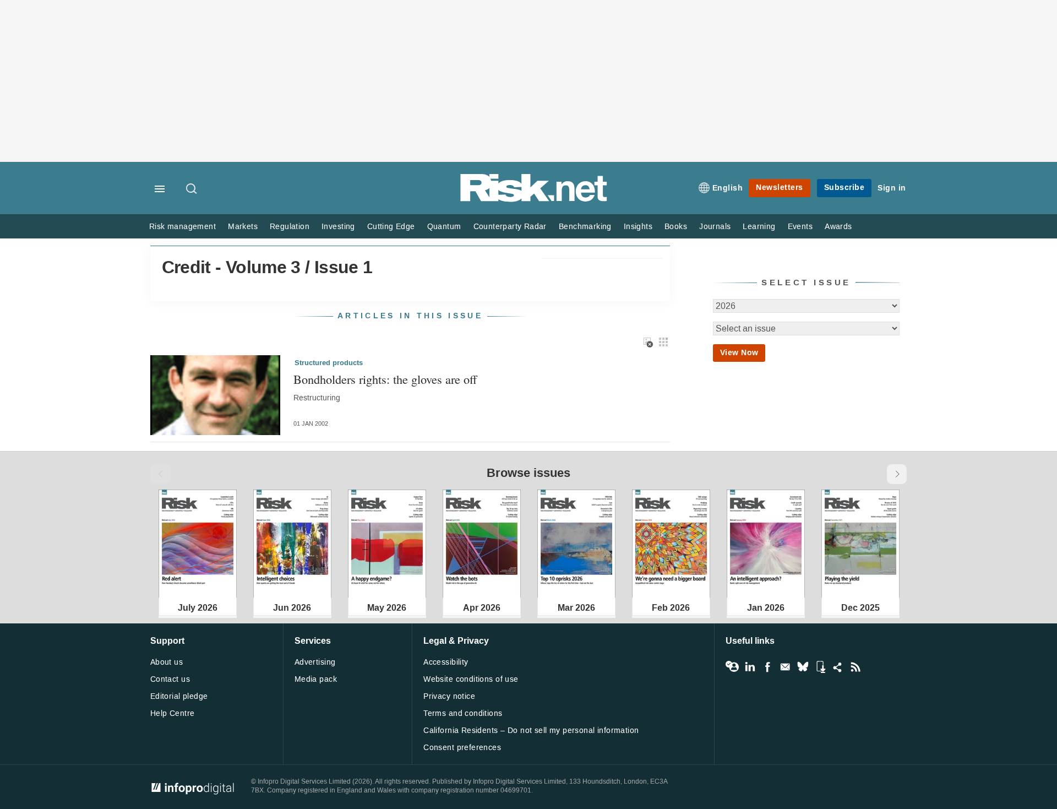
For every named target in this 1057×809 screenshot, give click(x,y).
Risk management (182, 226)
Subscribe (844, 187)
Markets (243, 226)
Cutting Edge (391, 226)
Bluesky (802, 667)
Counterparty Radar (510, 226)
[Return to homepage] (534, 199)
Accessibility (445, 662)
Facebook (767, 667)
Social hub (837, 667)
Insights (638, 226)
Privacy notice (449, 696)
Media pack (316, 679)
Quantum (444, 226)
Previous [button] (160, 474)
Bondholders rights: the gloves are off (385, 379)
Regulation (289, 226)
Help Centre (172, 713)
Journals (715, 226)
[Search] (192, 189)
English (727, 188)
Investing (338, 226)
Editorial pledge (179, 696)
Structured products (329, 363)
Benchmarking (585, 226)
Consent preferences (462, 747)
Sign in (892, 188)
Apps (820, 667)
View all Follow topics (732, 667)
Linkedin (749, 667)
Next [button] (897, 474)
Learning (759, 226)
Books (675, 226)
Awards (838, 226)
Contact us (170, 679)
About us (166, 662)
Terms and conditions (462, 713)
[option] (197, 543)
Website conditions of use (471, 679)
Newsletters (779, 187)
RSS (855, 667)
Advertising (315, 662)
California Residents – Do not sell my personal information (531, 730)
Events (800, 226)
